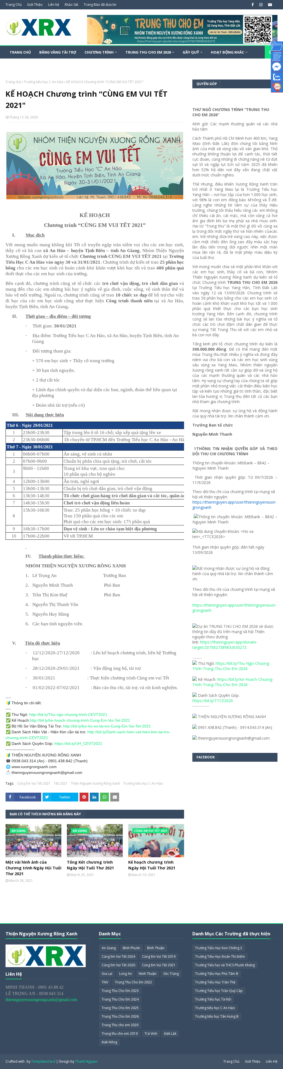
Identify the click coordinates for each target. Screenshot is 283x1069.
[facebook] (252, 4)
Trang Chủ (14, 4)
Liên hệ (53, 4)
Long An (125, 973)
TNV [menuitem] (44, 64)
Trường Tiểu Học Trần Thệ (215, 982)
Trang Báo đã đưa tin (100, 4)
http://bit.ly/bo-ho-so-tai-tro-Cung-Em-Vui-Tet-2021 (107, 726)
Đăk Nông (109, 1042)
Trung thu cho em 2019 (120, 1033)
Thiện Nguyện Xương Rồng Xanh (95, 783)
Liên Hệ (271, 1061)
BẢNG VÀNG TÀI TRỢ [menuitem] (57, 52)
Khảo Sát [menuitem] (19, 64)
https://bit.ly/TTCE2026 (212, 700)
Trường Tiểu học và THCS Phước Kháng (225, 965)
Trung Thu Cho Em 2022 (133, 982)
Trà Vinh (151, 1033)
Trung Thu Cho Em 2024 (120, 999)
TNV (105, 982)
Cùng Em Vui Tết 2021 (34, 783)
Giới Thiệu (35, 4)
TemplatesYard (43, 1061)
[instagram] (261, 4)
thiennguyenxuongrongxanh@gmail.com (41, 999)
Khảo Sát (71, 4)
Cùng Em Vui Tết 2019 (158, 956)
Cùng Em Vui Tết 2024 (118, 956)
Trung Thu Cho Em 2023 (120, 990)
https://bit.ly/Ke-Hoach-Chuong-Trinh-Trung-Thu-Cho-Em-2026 (233, 682)
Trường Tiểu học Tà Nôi (213, 999)
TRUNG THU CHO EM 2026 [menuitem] (148, 52)
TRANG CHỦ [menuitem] (20, 52)
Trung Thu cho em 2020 (120, 1025)
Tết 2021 (60, 783)
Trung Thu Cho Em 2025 (120, 1008)
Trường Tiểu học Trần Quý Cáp (219, 990)
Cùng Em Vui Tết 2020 (118, 965)
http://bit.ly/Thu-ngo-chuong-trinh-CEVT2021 (68, 714)
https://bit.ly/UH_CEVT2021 (78, 743)
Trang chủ (13, 82)
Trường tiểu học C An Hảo (44, 82)
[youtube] (269, 4)
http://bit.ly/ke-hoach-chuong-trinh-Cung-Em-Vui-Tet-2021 (80, 720)
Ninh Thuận (147, 973)
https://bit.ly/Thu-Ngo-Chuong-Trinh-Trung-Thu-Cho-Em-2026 (231, 666)
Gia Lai (107, 973)
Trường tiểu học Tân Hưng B (217, 1016)
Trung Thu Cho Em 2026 (120, 1016)
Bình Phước (131, 948)
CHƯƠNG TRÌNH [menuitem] (99, 52)
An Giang (109, 948)
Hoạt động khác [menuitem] (227, 52)
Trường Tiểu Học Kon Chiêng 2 (218, 948)
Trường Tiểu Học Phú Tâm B (216, 973)
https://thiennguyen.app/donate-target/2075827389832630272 (225, 644)
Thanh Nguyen (86, 1061)
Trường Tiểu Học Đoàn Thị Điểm (220, 956)
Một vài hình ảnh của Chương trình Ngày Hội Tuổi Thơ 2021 (33, 867)
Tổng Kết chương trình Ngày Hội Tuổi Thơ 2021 (90, 864)
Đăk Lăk (170, 1033)
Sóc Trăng (171, 973)
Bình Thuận (155, 948)
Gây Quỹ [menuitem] (191, 52)
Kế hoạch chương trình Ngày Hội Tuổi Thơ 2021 (151, 864)
